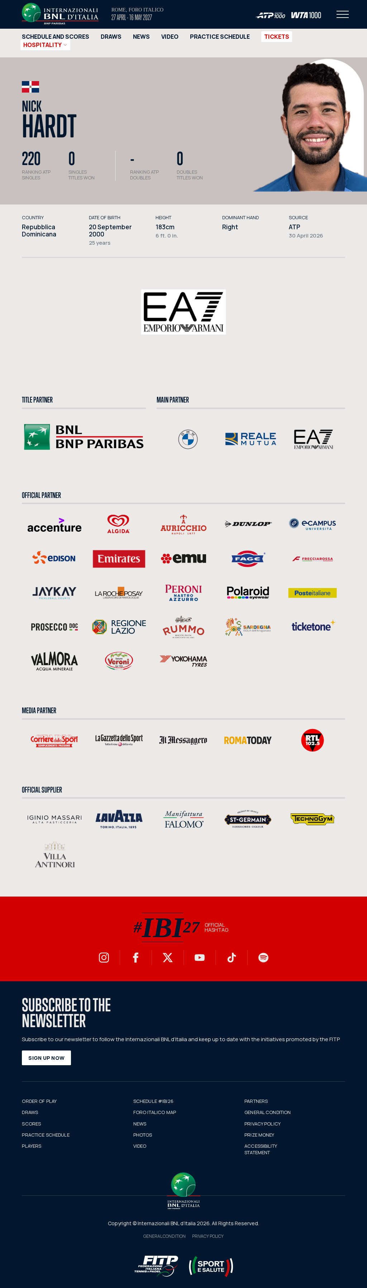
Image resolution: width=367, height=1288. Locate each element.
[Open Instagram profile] (104, 957)
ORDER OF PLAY (39, 1101)
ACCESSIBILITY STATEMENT (260, 1149)
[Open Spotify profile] (263, 957)
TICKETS (276, 37)
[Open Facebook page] (136, 957)
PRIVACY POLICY (262, 1123)
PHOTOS (142, 1135)
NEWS (141, 37)
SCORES (31, 1123)
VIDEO (169, 37)
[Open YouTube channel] (199, 957)
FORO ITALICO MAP (154, 1112)
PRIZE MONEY (259, 1135)
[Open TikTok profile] (231, 957)
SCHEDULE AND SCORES (55, 37)
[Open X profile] (168, 957)
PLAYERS (31, 1146)
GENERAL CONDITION (267, 1112)
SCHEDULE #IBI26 (153, 1101)
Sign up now (46, 1057)
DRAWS (111, 37)
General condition (164, 1236)
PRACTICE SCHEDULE (220, 37)
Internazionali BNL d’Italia (60, 13)
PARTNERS (256, 1101)
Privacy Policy (208, 1236)
